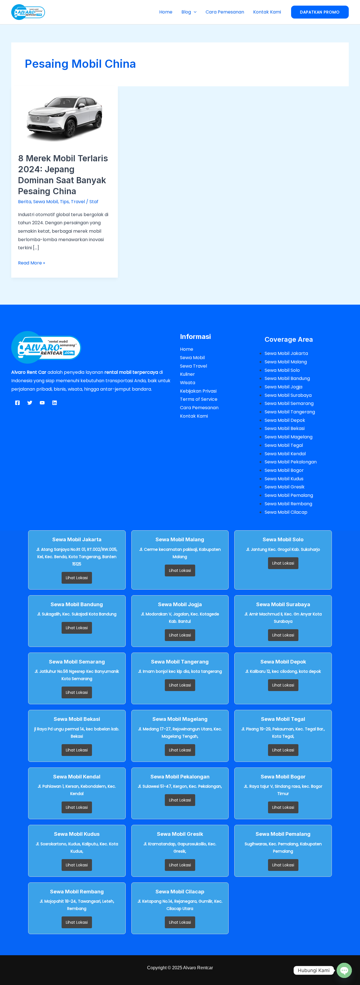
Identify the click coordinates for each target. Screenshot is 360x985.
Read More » (31, 262)
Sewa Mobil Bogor (284, 470)
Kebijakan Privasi (198, 391)
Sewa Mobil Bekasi (285, 428)
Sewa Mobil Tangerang (290, 412)
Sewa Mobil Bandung (287, 378)
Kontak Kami (267, 12)
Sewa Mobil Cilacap (286, 512)
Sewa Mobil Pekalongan (291, 462)
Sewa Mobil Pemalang (289, 495)
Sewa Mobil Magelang (288, 437)
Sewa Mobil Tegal (284, 445)
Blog (186, 12)
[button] (194, 12)
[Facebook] (17, 402)
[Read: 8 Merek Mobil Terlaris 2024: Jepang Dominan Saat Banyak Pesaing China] (64, 116)
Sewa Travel (193, 366)
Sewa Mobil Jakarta (286, 353)
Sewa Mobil (45, 201)
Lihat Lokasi (77, 578)
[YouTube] (42, 402)
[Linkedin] (54, 402)
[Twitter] (29, 402)
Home (165, 12)
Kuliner (187, 374)
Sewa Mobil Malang (286, 362)
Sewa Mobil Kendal (285, 453)
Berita (24, 201)
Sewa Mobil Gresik (285, 487)
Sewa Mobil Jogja (283, 387)
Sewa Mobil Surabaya (288, 395)
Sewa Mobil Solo (282, 370)
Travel (78, 201)
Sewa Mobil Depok (285, 420)
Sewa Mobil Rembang (288, 504)
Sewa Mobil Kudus (284, 478)
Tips (64, 201)
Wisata (187, 382)
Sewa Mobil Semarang (289, 403)
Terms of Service (198, 399)
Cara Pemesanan (225, 12)
